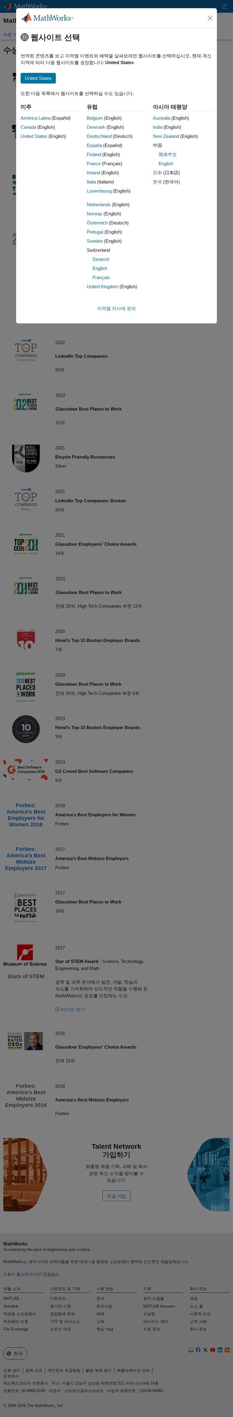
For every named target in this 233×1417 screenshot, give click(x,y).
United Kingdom (102, 286)
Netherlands (99, 204)
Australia (161, 118)
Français (101, 277)
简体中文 (168, 154)
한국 (157, 181)
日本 (157, 172)
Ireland (93, 172)
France (94, 163)
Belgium (95, 118)
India (157, 127)
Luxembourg (99, 190)
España (94, 145)
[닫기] (210, 18)
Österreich (97, 222)
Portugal (95, 231)
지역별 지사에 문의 (116, 308)
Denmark (96, 127)
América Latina (35, 118)
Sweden (95, 241)
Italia (91, 181)
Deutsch (101, 259)
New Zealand (166, 136)
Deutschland (99, 136)
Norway (94, 213)
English (100, 268)
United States (34, 136)
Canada (28, 127)
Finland (94, 154)
